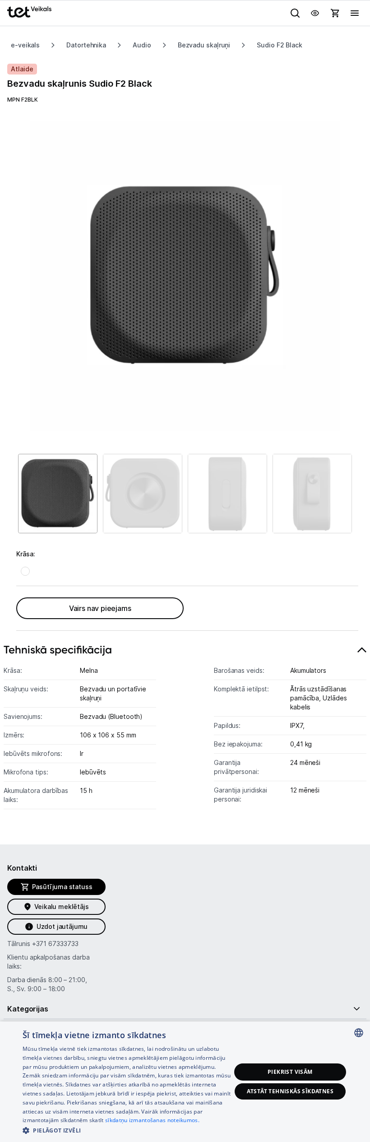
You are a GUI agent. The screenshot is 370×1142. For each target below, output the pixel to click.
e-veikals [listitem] (25, 45)
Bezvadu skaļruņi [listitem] (204, 45)
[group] (185, 276)
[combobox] (358, 1032)
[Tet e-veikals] (29, 12)
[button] (127, 1130)
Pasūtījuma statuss (62, 886)
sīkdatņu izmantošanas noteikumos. (152, 1120)
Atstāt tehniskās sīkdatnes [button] (290, 1091)
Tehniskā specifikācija (58, 649)
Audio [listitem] (142, 45)
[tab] (185, 729)
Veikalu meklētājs (61, 906)
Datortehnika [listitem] (86, 45)
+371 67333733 (55, 943)
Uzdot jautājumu (62, 926)
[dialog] (185, 1081)
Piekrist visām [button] (290, 1072)
